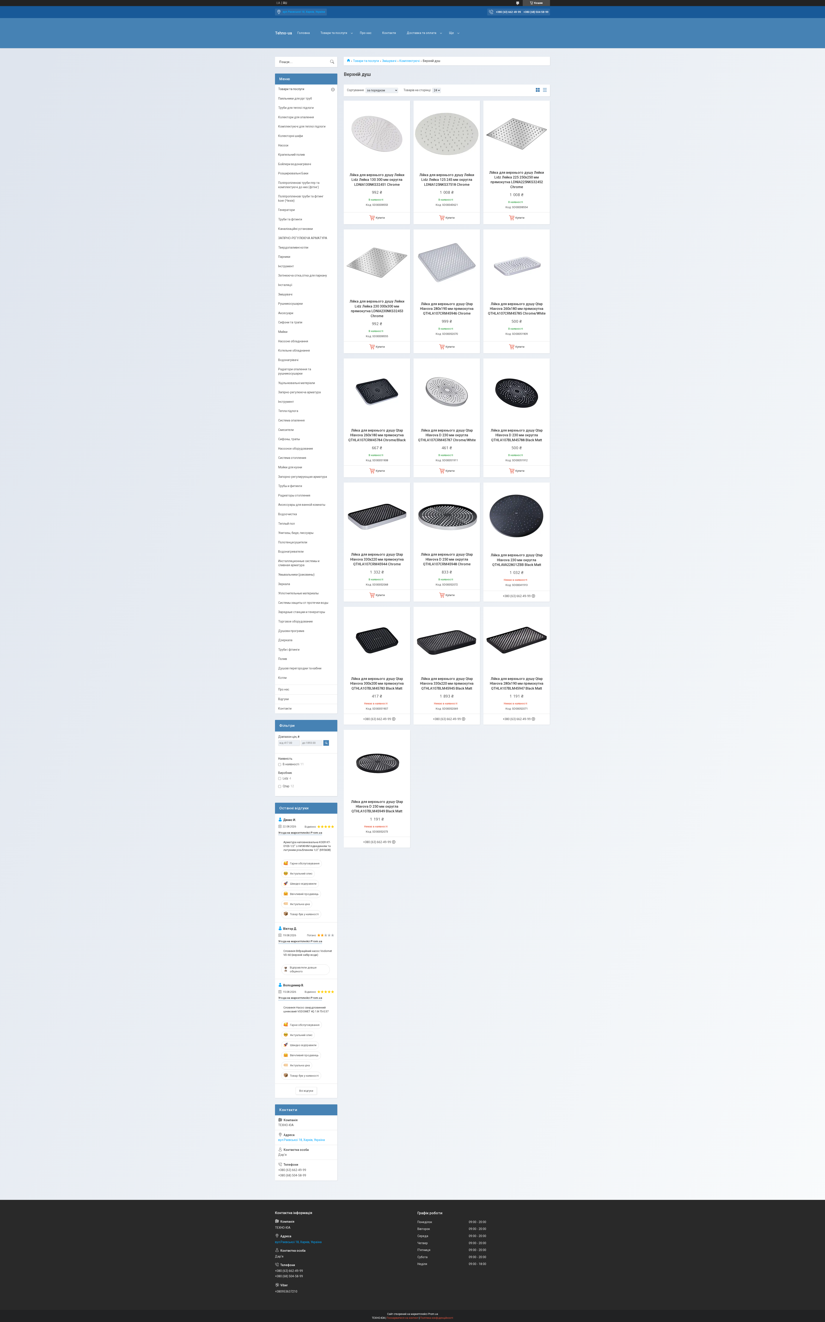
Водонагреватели (291, 551)
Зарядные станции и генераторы (301, 612)
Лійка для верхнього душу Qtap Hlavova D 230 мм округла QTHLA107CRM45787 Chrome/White (447, 435)
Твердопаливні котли (293, 247)
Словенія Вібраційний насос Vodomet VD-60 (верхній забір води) (307, 952)
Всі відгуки (306, 1090)
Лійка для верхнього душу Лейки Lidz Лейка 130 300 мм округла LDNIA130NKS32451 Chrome (377, 180)
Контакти (389, 33)
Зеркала (284, 584)
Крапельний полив (291, 154)
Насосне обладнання (293, 341)
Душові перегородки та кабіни (299, 668)
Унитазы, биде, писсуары (295, 533)
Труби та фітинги (290, 219)
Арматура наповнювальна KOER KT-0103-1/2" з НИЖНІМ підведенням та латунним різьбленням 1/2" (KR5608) (307, 846)
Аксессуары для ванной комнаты (301, 504)
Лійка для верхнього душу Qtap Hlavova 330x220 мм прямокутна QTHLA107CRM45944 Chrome (377, 559)
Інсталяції (285, 285)
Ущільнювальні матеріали (296, 383)
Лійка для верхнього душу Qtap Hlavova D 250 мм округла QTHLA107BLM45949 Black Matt (377, 806)
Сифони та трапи (290, 322)
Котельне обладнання (294, 350)
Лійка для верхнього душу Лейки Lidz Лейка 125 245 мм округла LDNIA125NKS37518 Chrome (446, 180)
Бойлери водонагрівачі (294, 164)
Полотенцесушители (292, 542)
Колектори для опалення (296, 117)
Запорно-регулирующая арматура (302, 476)
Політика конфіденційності (436, 1317)
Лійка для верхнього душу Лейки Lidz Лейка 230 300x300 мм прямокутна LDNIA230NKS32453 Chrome (377, 308)
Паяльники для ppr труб (295, 98)
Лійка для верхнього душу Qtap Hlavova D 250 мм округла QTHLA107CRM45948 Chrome (447, 559)
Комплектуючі (409, 61)
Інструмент (286, 266)
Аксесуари (285, 313)
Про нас (365, 33)
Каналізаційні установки (295, 229)
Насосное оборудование (295, 448)
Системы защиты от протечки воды (303, 602)
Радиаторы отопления (294, 495)
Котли (282, 677)
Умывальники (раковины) (296, 574)
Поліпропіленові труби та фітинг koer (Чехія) (301, 198)
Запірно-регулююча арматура (299, 392)
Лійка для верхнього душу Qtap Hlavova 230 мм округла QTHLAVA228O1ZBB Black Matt (517, 560)
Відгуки (283, 699)
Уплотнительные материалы (298, 593)
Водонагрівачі (288, 360)
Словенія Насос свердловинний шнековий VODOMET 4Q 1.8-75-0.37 (305, 1009)
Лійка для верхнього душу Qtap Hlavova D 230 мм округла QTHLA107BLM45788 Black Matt (517, 435)
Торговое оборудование (295, 621)
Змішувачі (389, 61)
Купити (380, 217)
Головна (303, 33)
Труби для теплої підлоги (296, 107)
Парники (284, 256)
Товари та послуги (334, 33)
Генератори (286, 210)
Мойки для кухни (290, 467)
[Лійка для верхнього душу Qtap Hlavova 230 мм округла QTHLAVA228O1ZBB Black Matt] (516, 516)
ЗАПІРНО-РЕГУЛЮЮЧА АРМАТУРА (302, 238)
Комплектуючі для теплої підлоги (301, 126)
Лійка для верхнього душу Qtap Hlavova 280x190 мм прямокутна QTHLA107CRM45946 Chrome (447, 309)
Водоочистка (287, 514)
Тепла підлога (288, 411)
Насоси (283, 145)
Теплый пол (286, 523)
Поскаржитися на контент (402, 1317)
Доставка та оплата (421, 33)
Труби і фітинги (288, 649)
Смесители (286, 430)
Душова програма (291, 631)
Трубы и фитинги (290, 486)
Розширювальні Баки (293, 173)
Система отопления (292, 458)
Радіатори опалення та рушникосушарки (294, 371)
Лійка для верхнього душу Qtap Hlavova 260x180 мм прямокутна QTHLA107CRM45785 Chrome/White (516, 309)
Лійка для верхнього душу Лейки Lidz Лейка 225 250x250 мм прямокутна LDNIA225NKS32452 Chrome (516, 180)
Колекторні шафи (290, 136)
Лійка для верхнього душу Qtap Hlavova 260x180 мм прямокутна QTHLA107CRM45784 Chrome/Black (377, 435)
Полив (282, 659)
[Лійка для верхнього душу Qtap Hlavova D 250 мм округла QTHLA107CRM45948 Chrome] (447, 516)
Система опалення (291, 420)
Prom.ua (433, 1314)
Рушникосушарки (290, 303)
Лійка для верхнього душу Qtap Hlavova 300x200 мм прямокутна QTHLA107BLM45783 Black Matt (377, 683)
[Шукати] (332, 62)
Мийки (282, 332)
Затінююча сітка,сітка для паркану (302, 275)
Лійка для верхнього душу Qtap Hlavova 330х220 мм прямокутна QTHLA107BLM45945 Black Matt (447, 683)
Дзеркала (285, 640)
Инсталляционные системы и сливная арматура (298, 563)
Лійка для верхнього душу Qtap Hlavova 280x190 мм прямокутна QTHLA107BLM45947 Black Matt (516, 683)
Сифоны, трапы (289, 439)
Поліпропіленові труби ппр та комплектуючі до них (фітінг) (298, 185)
